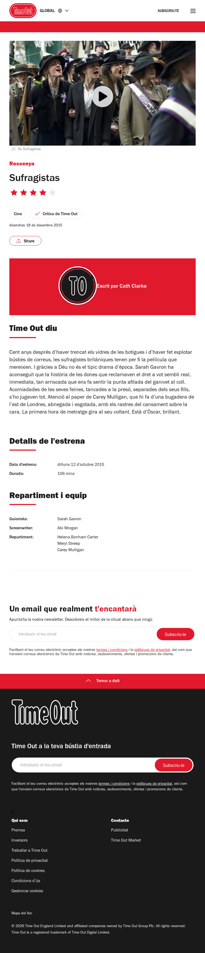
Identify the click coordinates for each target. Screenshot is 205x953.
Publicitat (119, 830)
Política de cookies (28, 871)
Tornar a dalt (108, 681)
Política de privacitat (29, 861)
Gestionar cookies (27, 891)
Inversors (19, 841)
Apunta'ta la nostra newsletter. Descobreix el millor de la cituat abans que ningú (80, 620)
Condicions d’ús (25, 881)
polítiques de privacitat (152, 650)
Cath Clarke (133, 287)
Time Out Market (126, 841)
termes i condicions (112, 650)
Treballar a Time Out (29, 851)
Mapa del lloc (21, 914)
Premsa (18, 830)
